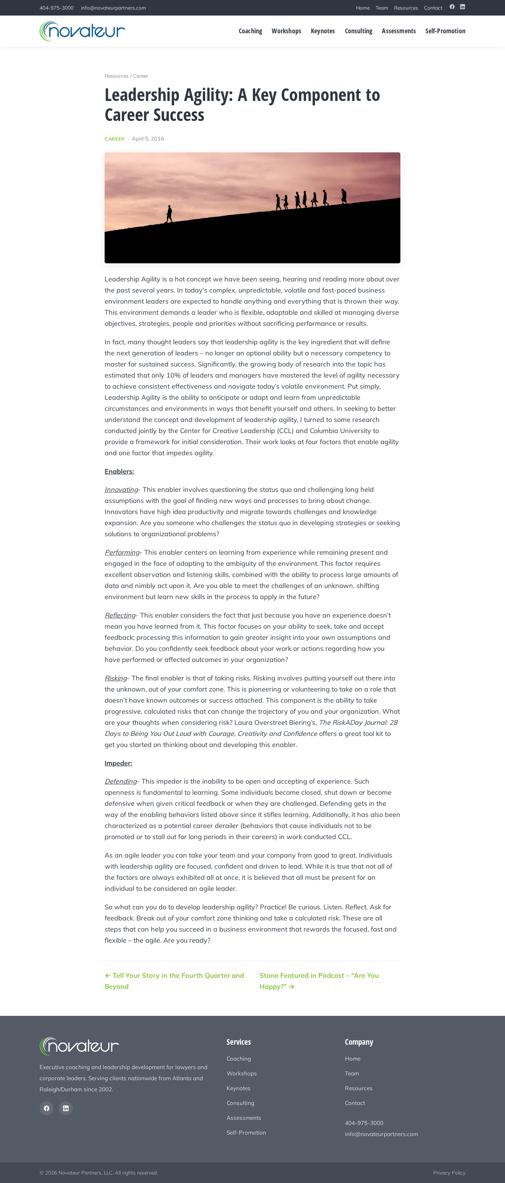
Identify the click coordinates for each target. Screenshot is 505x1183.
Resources (406, 7)
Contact (433, 7)
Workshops (286, 30)
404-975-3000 (57, 7)
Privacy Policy (449, 1172)
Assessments (399, 30)
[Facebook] (452, 7)
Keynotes (323, 30)
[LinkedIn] (462, 7)
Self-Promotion (445, 30)
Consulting (359, 30)
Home (363, 7)
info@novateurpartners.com (113, 7)
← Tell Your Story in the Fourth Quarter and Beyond (174, 981)
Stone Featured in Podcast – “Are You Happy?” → (319, 981)
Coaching (250, 30)
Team (382, 7)
